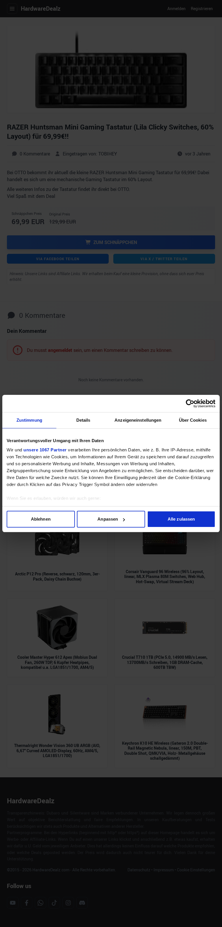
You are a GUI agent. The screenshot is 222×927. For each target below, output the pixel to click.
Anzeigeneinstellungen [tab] (137, 420)
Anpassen (107, 519)
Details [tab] (83, 420)
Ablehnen (41, 519)
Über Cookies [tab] (193, 420)
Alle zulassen (181, 519)
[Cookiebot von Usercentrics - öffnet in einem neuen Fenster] (190, 403)
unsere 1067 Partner (45, 449)
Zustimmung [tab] (29, 420)
